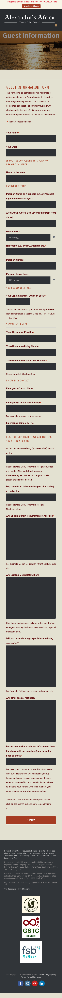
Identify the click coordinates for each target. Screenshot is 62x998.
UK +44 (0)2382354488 (46, 1)
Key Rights (50, 975)
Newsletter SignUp (31, 6)
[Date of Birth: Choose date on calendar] (54, 237)
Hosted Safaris (48, 853)
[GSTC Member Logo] (31, 917)
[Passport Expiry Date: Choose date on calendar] (54, 280)
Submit (31, 820)
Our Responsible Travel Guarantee (18, 889)
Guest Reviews (43, 856)
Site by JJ (37, 977)
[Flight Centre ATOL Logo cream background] (31, 897)
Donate (42, 851)
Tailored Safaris (10, 856)
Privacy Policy (26, 977)
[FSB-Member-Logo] (31, 942)
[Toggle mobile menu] (56, 25)
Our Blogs (51, 851)
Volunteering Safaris (27, 856)
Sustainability (35, 853)
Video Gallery (22, 853)
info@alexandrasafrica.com (20, 1)
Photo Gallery (9, 853)
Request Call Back (29, 851)
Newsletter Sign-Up (11, 851)
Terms (41, 975)
